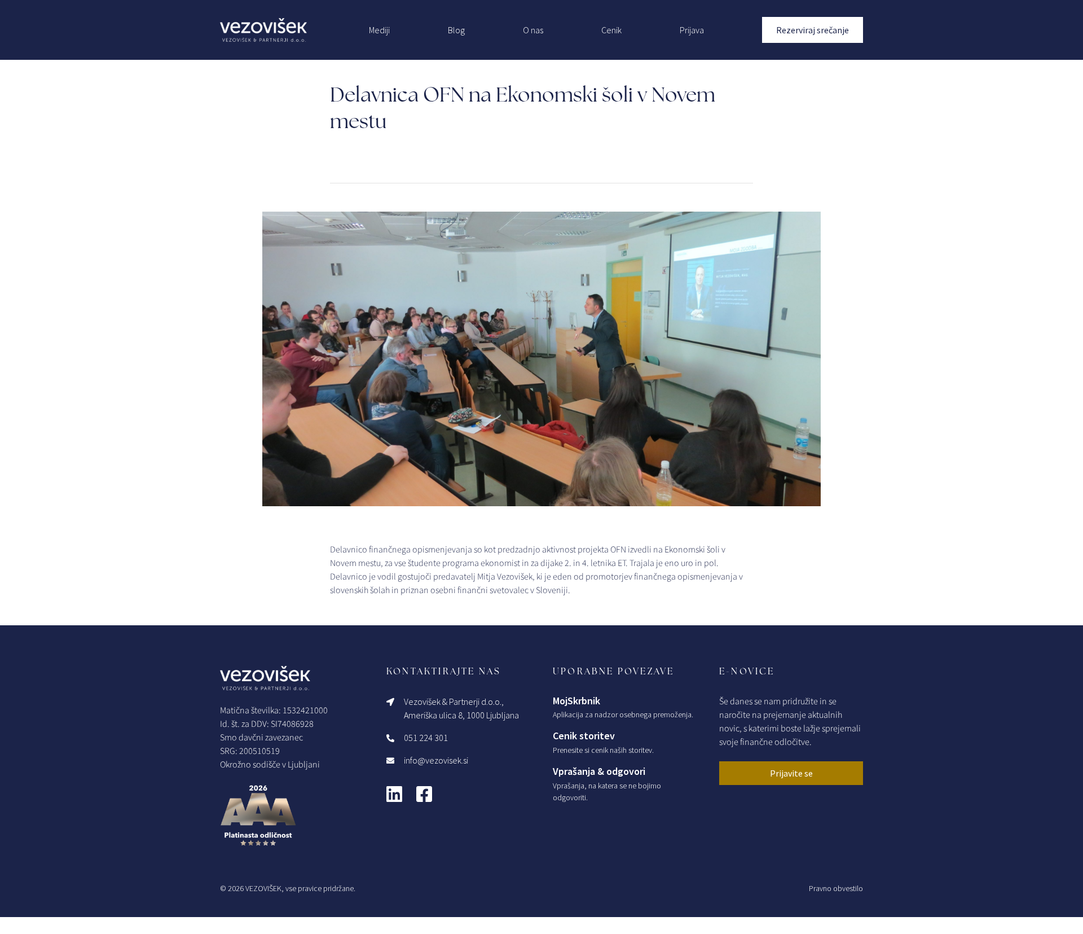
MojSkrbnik (576, 700)
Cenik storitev (584, 735)
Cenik (611, 30)
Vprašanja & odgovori (599, 771)
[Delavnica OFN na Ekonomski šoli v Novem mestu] (541, 359)
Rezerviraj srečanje (812, 30)
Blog (456, 30)
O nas (533, 30)
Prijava (692, 30)
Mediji (379, 30)
